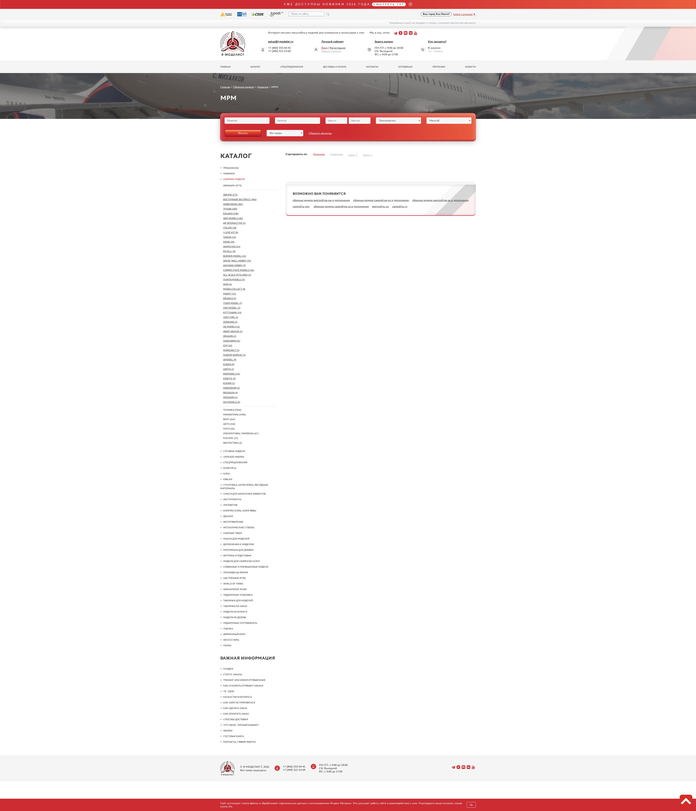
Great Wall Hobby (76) (237, 260)
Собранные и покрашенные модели (245, 566)
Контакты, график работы (239, 742)
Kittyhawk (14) (232, 312)
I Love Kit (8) (230, 232)
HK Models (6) (231, 326)
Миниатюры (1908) (234, 414)
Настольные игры (234, 578)
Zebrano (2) (230, 322)
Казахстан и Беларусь (237, 697)
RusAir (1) (229, 383)
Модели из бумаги (235, 611)
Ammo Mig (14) (231, 246)
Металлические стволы (238, 527)
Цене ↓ (367, 154)
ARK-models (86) (233, 218)
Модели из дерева (234, 617)
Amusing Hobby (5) (234, 265)
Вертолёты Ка (380, 206)
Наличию (319, 154)
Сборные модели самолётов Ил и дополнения (381, 200)
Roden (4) (228, 364)
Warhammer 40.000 (235, 589)
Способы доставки (235, 719)
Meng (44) (229, 241)
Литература (230, 505)
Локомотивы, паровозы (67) (240, 433)
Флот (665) (229, 419)
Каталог (255, 67)
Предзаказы (231, 168)
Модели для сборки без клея (241, 561)
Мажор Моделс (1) (234, 355)
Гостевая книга (233, 736)
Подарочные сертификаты (240, 623)
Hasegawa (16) (231, 340)
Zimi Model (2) (231, 307)
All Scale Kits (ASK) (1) (237, 274)
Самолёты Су (399, 206)
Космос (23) (230, 438)
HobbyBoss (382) (233, 204)
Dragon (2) (229, 336)
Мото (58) (229, 428)
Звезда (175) (230, 194)
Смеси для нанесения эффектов (244, 493)
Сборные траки (232, 533)
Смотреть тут (388, 4)
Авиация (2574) (232, 185)
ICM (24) (227, 345)
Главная (225, 67)
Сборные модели (243, 86)
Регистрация (337, 47)
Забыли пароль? (331, 51)
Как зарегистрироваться (239, 702)
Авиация (262, 86)
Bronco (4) (229, 298)
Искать (243, 133)
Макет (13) (229, 293)
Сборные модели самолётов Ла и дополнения (341, 206)
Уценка (228, 628)
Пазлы (227, 645)
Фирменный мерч (234, 634)
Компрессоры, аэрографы (239, 510)
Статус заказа (232, 674)
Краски (227, 479)
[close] (409, 4)
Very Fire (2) (230, 317)
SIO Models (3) (231, 402)
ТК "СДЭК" (229, 691)
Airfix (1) (228, 369)
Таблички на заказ (235, 606)
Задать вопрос (384, 41)
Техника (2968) (232, 409)
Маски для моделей (236, 538)
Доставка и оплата (334, 67)
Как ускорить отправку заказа (243, 685)
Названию (336, 154)
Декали (228, 516)
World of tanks (233, 583)
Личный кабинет (332, 41)
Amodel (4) (229, 359)
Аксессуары (231, 639)
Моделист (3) (231, 350)
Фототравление (233, 521)
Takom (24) (229, 237)
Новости (470, 67)
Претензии (438, 67)
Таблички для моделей (238, 600)
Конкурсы (229, 468)
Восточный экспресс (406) (240, 199)
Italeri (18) (230, 227)
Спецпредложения (291, 67)
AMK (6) (227, 284)
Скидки (228, 668)
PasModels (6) (231, 373)
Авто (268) (229, 424)
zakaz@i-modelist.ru (280, 41)
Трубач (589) (230, 209)
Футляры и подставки (237, 555)
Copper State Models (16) (238, 270)
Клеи (226, 473)
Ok (471, 805)
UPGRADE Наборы (233, 456)
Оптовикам (405, 67)
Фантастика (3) (232, 442)
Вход (324, 47)
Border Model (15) (234, 256)
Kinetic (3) (229, 378)
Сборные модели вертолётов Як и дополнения (440, 200)
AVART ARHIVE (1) (233, 331)
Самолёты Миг (301, 206)
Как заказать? (437, 41)
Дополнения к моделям (238, 544)
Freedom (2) (230, 397)
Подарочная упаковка (237, 595)
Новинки (229, 173)
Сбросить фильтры (320, 133)
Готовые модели (234, 451)
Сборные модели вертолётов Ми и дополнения (321, 200)
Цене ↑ (353, 154)
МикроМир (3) (231, 388)
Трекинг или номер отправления (244, 680)
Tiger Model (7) (232, 303)
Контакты (372, 67)
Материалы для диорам (238, 550)
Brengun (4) (230, 392)
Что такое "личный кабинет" (241, 725)
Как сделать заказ (235, 708)
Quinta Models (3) (234, 279)
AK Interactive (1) (234, 223)
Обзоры (227, 730)
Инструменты (232, 499)
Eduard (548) (231, 213)
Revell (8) (229, 251)
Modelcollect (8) (234, 289)
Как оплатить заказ (236, 713)
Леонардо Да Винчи (235, 572)
